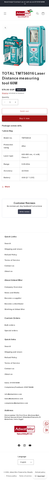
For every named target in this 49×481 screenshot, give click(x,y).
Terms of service (25, 476)
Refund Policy (11, 255)
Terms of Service (12, 260)
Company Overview (13, 287)
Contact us (9, 266)
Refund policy (40, 472)
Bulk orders (10, 325)
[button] (5, 13)
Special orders (11, 331)
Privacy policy (11, 476)
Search (8, 243)
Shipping (5, 93)
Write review (24, 212)
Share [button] (7, 187)
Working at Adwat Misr (15, 309)
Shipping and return (13, 249)
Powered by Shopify (25, 472)
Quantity (5, 97)
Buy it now (24, 118)
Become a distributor (14, 304)
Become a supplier (13, 298)
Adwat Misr (14, 472)
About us (9, 271)
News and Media (12, 293)
